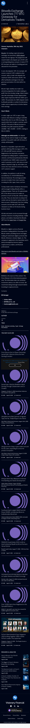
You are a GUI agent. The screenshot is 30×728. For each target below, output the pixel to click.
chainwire (3, 318)
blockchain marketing (10, 326)
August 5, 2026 (4, 681)
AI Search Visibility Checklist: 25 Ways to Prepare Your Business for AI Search (10, 678)
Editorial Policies (11, 718)
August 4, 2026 (4, 688)
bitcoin (2, 326)
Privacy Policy (21, 362)
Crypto (16, 326)
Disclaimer (23, 715)
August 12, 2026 (4, 666)
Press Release (4, 327)
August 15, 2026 (4, 659)
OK (15, 365)
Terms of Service (7, 715)
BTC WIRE (3, 395)
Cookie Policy (20, 718)
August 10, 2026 (4, 673)
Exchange (21, 326)
